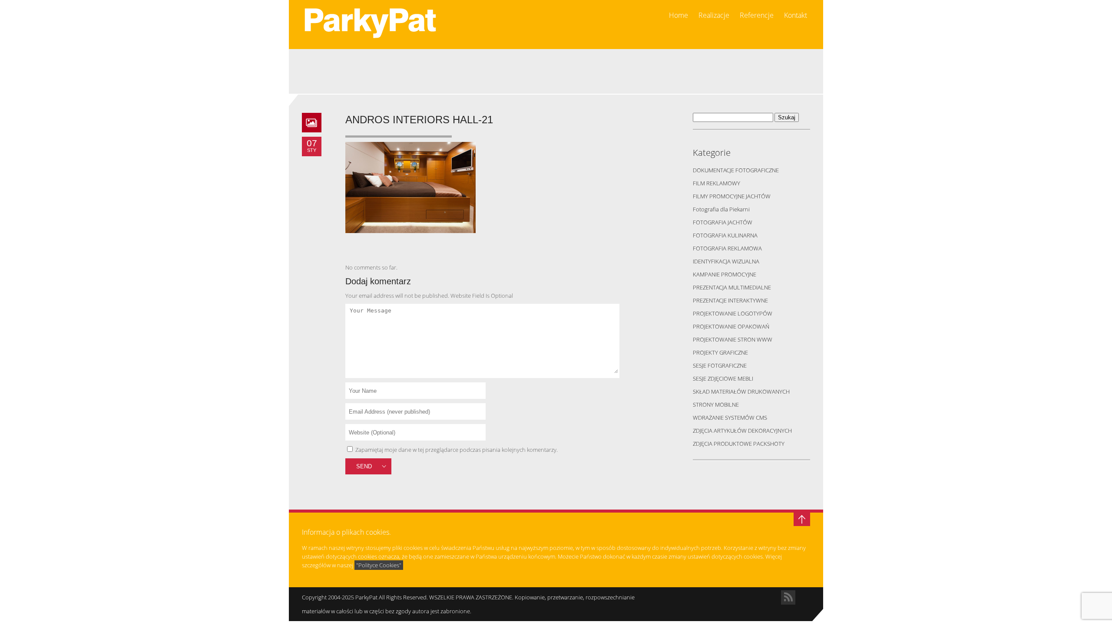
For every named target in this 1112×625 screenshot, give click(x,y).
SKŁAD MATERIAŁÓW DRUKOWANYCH (741, 391)
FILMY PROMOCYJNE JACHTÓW (732, 196)
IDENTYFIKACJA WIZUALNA (726, 261)
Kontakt (795, 15)
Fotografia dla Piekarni (721, 209)
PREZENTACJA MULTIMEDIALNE (732, 287)
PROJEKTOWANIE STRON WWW (732, 339)
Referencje (757, 15)
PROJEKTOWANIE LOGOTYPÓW (732, 313)
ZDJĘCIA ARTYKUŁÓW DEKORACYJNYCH (742, 430)
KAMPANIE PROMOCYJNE (724, 274)
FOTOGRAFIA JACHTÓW (722, 222)
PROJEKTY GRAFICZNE (720, 352)
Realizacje (713, 15)
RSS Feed (788, 597)
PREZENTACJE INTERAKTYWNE (730, 300)
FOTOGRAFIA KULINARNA (725, 235)
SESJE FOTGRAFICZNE (720, 365)
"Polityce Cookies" (378, 565)
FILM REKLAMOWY (716, 183)
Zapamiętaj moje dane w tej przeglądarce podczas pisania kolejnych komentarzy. (456, 450)
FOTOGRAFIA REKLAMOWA (727, 248)
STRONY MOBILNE (716, 404)
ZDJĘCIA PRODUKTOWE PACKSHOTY (738, 443)
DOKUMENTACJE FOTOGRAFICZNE (736, 170)
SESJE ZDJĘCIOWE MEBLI (723, 378)
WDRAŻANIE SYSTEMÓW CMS (730, 417)
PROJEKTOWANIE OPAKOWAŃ (731, 326)
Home (678, 15)
